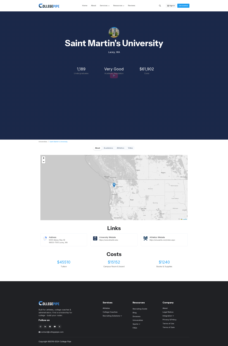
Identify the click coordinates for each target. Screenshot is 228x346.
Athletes (106, 308)
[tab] (97, 148)
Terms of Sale (169, 327)
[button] (114, 185)
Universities (43, 142)
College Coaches (110, 312)
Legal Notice (168, 312)
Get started (183, 6)
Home (84, 5)
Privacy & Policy (169, 319)
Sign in (172, 6)
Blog (135, 312)
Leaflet (184, 219)
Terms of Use (168, 323)
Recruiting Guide (140, 309)
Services (103, 5)
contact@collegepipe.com (52, 332)
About (93, 5)
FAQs (135, 328)
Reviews (131, 5)
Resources (117, 5)
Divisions (136, 316)
